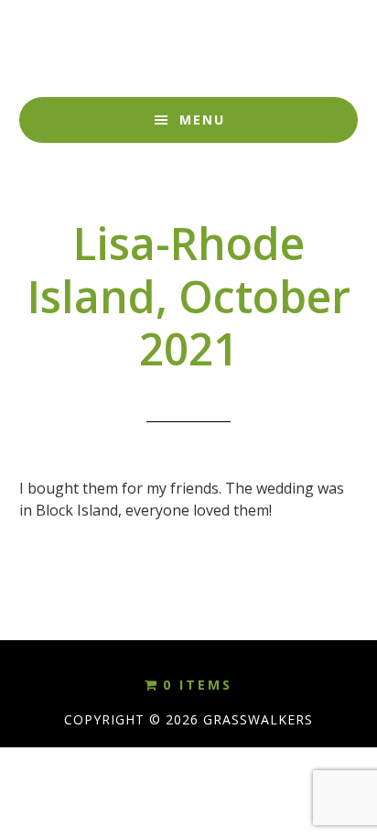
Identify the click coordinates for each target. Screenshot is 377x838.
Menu (202, 119)
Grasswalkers (189, 48)
